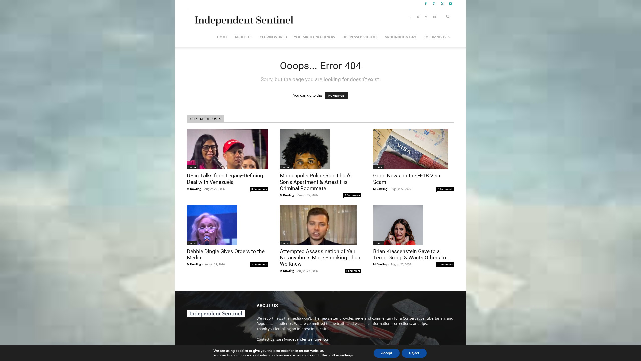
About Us (244, 37)
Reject (414, 353)
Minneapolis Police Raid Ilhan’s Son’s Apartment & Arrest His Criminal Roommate (316, 182)
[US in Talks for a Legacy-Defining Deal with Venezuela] (227, 149)
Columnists (434, 37)
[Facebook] (425, 3)
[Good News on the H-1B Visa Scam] (413, 149)
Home (222, 37)
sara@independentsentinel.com (303, 339)
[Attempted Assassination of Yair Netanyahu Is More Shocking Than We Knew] (320, 225)
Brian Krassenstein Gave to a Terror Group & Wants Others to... (412, 254)
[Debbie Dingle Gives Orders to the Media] (227, 225)
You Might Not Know (314, 37)
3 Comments (352, 195)
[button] (448, 17)
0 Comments (259, 189)
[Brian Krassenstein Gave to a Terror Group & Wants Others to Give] (413, 225)
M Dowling (194, 189)
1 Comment (353, 271)
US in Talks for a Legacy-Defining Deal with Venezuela (225, 179)
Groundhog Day (400, 37)
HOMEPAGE (336, 95)
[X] (442, 3)
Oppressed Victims (360, 37)
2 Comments (445, 189)
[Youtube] (450, 3)
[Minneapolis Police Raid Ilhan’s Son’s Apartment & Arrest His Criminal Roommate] (320, 149)
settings (346, 355)
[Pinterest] (434, 3)
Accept (386, 353)
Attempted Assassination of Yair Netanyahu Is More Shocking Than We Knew (320, 257)
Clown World (273, 37)
